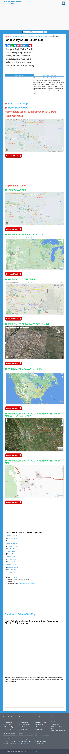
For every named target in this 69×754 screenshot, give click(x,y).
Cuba (6, 744)
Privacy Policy (36, 751)
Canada (7, 741)
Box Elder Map (11, 570)
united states (32, 36)
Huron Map (11, 557)
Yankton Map (11, 551)
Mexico (13, 741)
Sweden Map (39, 727)
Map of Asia (38, 717)
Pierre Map (10, 554)
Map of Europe (23, 717)
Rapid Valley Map (12, 567)
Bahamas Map (9, 727)
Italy (22, 744)
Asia (36, 734)
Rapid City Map (12, 538)
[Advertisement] (34, 18)
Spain (26, 744)
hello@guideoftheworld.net (58, 730)
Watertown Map (12, 546)
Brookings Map (12, 543)
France (30, 741)
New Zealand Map (41, 722)
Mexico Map (8, 722)
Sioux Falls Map (12, 536)
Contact (53, 717)
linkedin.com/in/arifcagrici (27, 584)
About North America (9, 734)
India (38, 739)
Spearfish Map (11, 562)
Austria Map (24, 729)
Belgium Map (24, 722)
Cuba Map (8, 729)
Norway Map (39, 724)
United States (8, 739)
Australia (39, 741)
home (14, 36)
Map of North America (9, 717)
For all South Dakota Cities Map (20, 614)
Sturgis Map (11, 572)
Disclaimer (43, 751)
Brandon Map (11, 564)
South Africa (39, 729)
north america (21, 36)
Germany (23, 741)
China (42, 739)
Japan (44, 741)
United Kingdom (25, 739)
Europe (21, 734)
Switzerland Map (25, 727)
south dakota (41, 36)
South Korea (40, 744)
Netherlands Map (25, 724)
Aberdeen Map (12, 541)
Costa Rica (8, 724)
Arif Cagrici (13, 577)
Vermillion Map (12, 559)
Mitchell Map (11, 549)
